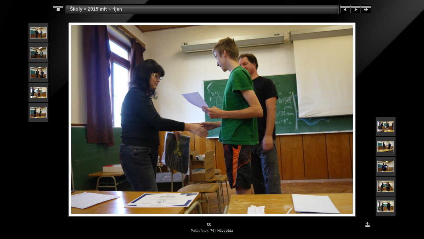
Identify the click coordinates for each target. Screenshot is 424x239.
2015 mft (97, 9)
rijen (117, 9)
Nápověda (225, 230)
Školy (76, 9)
